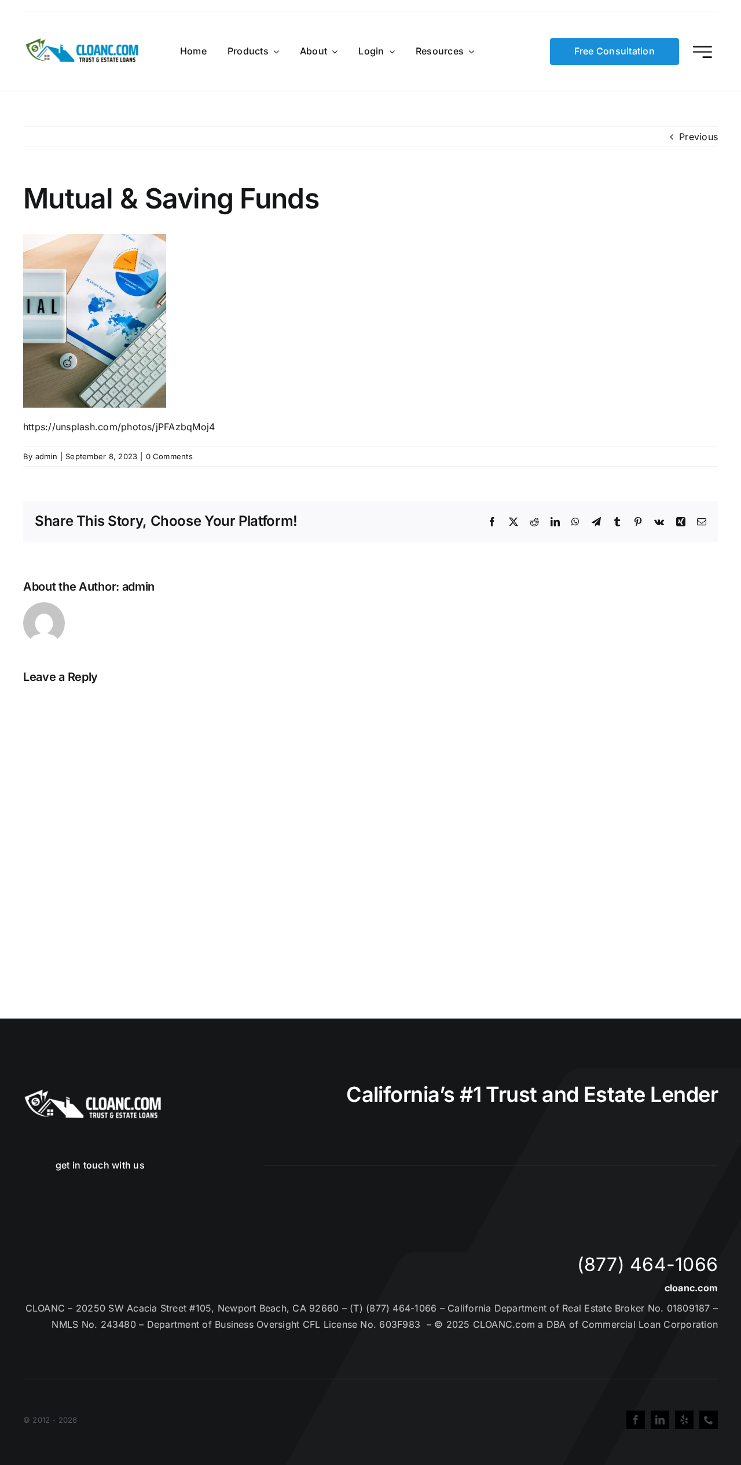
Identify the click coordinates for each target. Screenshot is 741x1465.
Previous (698, 136)
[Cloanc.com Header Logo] (82, 43)
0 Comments (169, 456)
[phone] (708, 1420)
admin (46, 456)
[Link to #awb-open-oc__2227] (702, 52)
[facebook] (635, 1420)
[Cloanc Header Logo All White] (92, 1092)
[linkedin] (660, 1420)
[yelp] (684, 1420)
